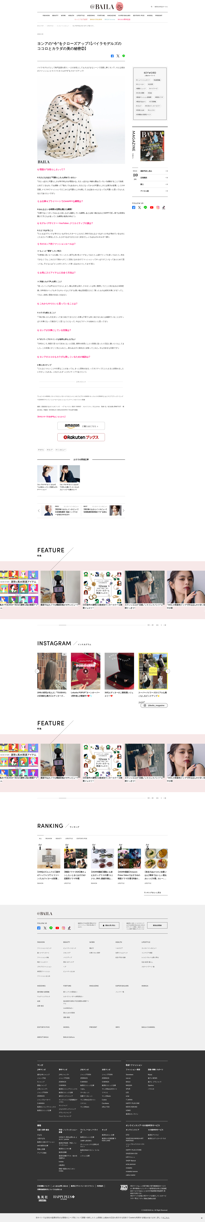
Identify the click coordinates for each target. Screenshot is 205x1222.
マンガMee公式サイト (88, 1100)
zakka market (130, 1175)
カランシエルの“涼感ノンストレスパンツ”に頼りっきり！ (102, 606)
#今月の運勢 (140, 93)
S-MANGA (40, 1103)
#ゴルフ (138, 106)
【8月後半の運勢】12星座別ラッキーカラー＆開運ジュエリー (60, 606)
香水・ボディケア (68, 962)
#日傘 (150, 93)
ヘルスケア (119, 948)
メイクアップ (67, 957)
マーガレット (85, 1092)
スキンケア (66, 953)
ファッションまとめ (43, 976)
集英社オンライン (132, 1114)
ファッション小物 (43, 957)
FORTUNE (101, 15)
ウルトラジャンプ (65, 1116)
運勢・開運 (66, 1017)
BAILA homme (110, 19)
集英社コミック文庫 (44, 1110)
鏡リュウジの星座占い (70, 992)
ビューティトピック (69, 948)
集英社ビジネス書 (65, 1149)
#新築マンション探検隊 (143, 97)
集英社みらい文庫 (108, 1135)
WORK (63, 15)
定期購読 (143, 178)
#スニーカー (140, 84)
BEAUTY (55, 15)
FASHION (46, 15)
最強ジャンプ (42, 1085)
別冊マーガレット (86, 1096)
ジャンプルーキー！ (43, 1100)
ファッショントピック (44, 948)
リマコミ (83, 1103)
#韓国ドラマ (159, 97)
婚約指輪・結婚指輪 (43, 992)
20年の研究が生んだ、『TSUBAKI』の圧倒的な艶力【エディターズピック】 (52, 695)
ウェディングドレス (43, 996)
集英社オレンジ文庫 (87, 1137)
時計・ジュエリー (42, 962)
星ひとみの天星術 (69, 1013)
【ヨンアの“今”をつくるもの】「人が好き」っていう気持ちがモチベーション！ (47, 487)
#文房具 (150, 84)
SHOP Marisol (131, 1161)
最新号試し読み (146, 171)
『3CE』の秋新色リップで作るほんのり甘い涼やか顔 (144, 606)
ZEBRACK (41, 1096)
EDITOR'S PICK (43, 1027)
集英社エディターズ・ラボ (157, 1138)
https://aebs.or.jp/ (150, 1198)
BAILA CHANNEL (148, 1027)
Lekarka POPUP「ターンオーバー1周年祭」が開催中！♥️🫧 (85, 694)
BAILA (128, 1082)
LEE (127, 1092)
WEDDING (91, 15)
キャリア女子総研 (81, 19)
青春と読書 (41, 1149)
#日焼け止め (140, 110)
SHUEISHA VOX (131, 1153)
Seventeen (129, 1074)
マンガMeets (84, 1107)
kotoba (61, 1162)
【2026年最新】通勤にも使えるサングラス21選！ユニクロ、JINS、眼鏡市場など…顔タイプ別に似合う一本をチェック (102, 878)
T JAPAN (129, 1100)
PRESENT (158, 15)
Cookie (104, 1100)
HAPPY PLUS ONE (133, 1103)
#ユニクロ (151, 110)
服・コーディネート (43, 953)
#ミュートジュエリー (143, 80)
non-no (128, 1078)
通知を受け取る (110, 925)
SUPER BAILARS (124, 15)
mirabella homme (132, 1171)
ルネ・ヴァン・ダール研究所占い (73, 996)
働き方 (91, 948)
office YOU (105, 1107)
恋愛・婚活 (40, 1006)
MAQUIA (129, 1085)
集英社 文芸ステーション (46, 1142)
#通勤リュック (141, 88)
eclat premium (131, 1164)
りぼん (82, 1089)
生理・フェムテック (122, 953)
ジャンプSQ (41, 1078)
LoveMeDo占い (68, 1008)
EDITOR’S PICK (138, 15)
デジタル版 (144, 191)
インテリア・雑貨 (147, 953)
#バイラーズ (153, 88)
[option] (60, 591)
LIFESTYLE (81, 15)
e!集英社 (62, 1165)
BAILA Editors (69, 1037)
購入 (142, 184)
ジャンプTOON (42, 1092)
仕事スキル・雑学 (94, 953)
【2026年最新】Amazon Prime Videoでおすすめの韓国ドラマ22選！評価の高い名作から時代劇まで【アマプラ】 (129, 878)
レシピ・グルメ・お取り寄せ (150, 957)
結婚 (38, 1001)
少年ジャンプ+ (42, 1089)
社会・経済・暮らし (147, 962)
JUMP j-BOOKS (85, 1141)
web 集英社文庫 (42, 1145)
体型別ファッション (43, 971)
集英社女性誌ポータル (161, 6)
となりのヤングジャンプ (67, 1109)
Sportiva (151, 1085)
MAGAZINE (111, 15)
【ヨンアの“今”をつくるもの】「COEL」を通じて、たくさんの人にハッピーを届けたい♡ (69, 487)
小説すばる (41, 1138)
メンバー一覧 (120, 992)
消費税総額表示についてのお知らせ (49, 1189)
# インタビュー (61, 450)
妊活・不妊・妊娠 (121, 957)
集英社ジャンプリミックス (46, 1107)
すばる (39, 1135)
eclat (127, 1096)
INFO (118, 1027)
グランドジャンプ (65, 1112)
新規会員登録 (157, 925)
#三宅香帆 (152, 101)
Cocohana (105, 1103)
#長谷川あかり (141, 101)
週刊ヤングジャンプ (66, 1096)
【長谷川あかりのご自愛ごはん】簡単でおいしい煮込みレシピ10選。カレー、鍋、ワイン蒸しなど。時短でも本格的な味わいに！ (156, 878)
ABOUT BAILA (43, 1037)
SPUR (128, 1089)
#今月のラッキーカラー (152, 106)
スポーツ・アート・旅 (148, 967)
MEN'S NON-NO (131, 1107)
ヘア (64, 967)
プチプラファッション (44, 967)
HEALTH (71, 15)
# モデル (41, 450)
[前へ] (37, 671)
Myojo (150, 1074)
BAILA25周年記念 (124, 19)
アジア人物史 (42, 1153)
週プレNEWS (152, 1078)
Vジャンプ (40, 1082)
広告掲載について (43, 1186)
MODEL (150, 15)
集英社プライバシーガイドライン (82, 1186)
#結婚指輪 (157, 80)
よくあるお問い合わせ (60, 1186)
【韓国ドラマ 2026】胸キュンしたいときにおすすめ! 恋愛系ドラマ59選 (75, 875)
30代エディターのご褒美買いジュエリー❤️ (119, 694)
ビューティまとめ (69, 971)
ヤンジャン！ (63, 1105)
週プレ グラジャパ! (154, 1082)
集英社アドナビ (153, 1135)
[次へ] (167, 671)
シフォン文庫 (85, 1156)
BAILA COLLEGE (96, 19)
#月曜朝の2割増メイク (143, 114)
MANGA (145, 986)
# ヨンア (50, 450)
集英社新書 (63, 1152)
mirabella (129, 1168)
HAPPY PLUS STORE (134, 1150)
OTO (127, 1135)
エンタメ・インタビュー (149, 948)
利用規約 (100, 1186)
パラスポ (151, 1089)
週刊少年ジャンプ (43, 1074)
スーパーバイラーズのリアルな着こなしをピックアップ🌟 (152, 694)
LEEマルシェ (130, 1157)
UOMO (128, 1110)
